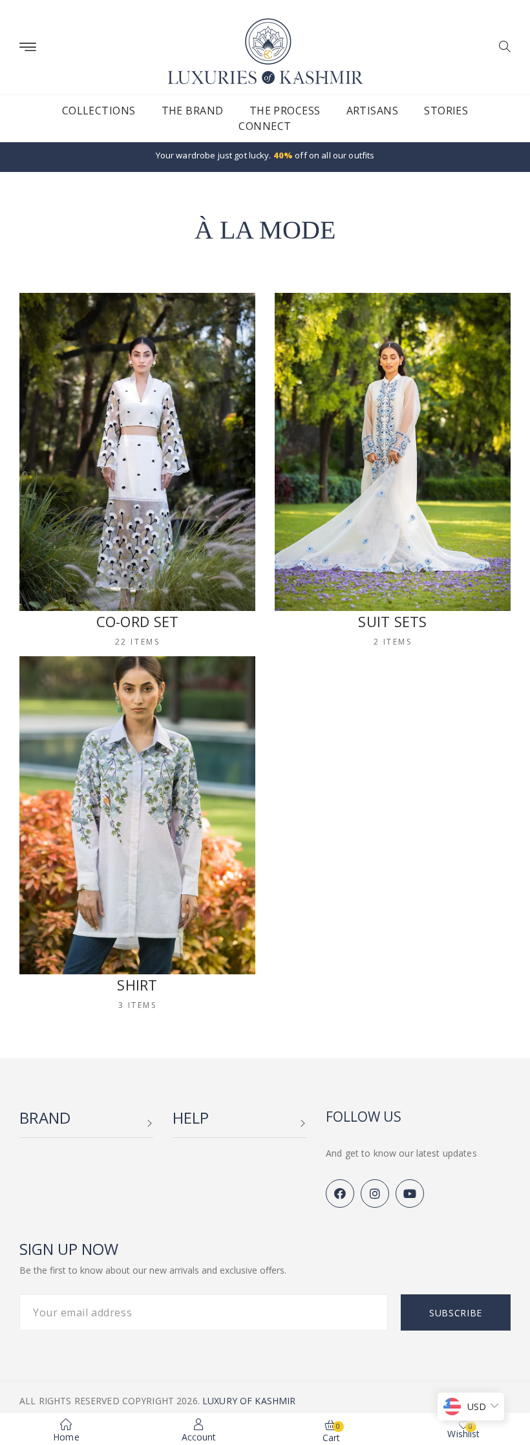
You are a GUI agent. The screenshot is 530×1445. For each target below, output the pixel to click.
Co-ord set (137, 621)
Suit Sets (392, 621)
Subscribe (455, 1313)
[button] (500, 47)
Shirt (137, 984)
